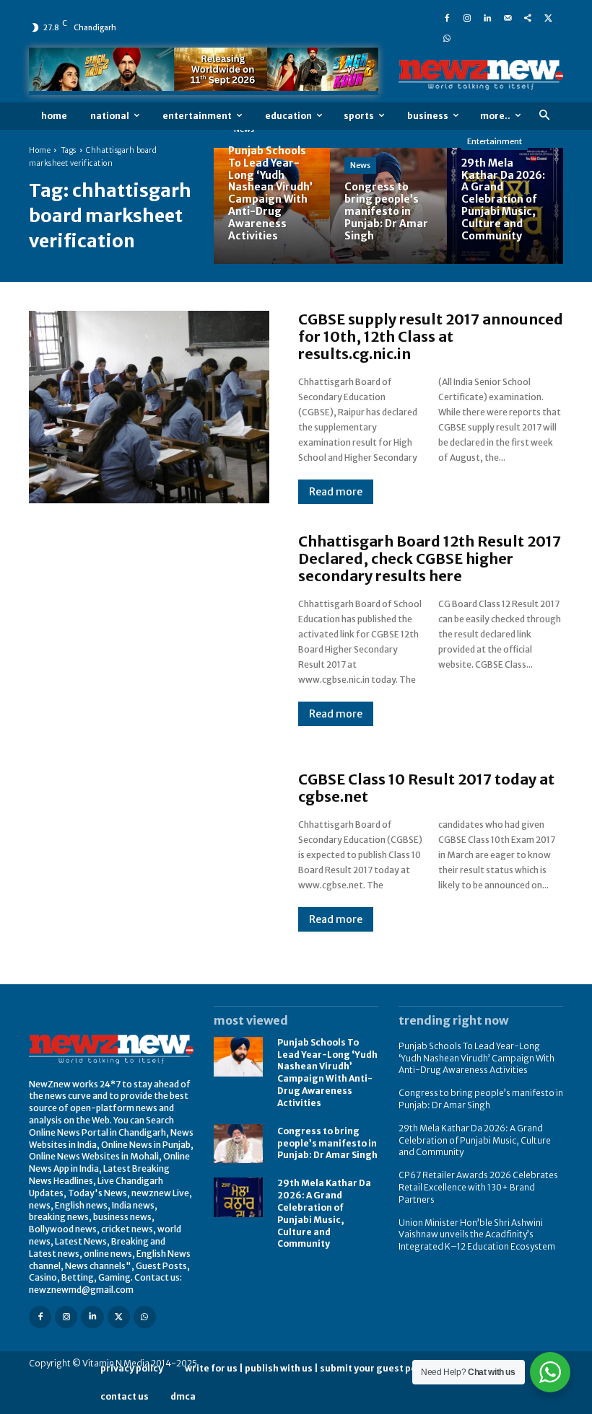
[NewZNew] (481, 74)
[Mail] (507, 17)
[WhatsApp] (446, 37)
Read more (335, 491)
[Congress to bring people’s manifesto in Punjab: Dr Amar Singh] (388, 206)
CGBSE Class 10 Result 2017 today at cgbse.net (426, 787)
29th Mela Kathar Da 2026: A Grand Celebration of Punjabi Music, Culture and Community (475, 1140)
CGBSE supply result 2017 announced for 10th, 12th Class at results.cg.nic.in (430, 336)
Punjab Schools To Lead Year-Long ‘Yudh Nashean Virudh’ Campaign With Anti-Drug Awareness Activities (327, 1072)
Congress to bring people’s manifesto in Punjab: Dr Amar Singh (327, 1143)
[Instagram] (467, 17)
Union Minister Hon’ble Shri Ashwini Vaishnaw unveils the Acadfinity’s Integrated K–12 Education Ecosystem (477, 1234)
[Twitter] (547, 17)
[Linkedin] (487, 17)
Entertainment (494, 141)
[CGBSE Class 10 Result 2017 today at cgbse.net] (149, 851)
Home (40, 150)
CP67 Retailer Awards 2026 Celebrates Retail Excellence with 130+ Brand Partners (478, 1187)
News (360, 165)
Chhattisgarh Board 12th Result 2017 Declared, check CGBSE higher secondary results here (430, 558)
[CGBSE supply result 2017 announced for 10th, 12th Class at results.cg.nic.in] (149, 407)
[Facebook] (446, 17)
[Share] (527, 17)
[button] (544, 115)
